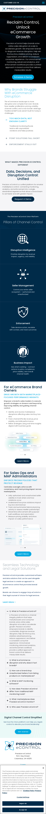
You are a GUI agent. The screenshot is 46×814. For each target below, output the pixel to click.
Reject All (23, 803)
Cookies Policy (28, 791)
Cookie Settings (23, 797)
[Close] (43, 768)
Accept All (23, 810)
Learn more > (9, 602)
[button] (43, 3)
